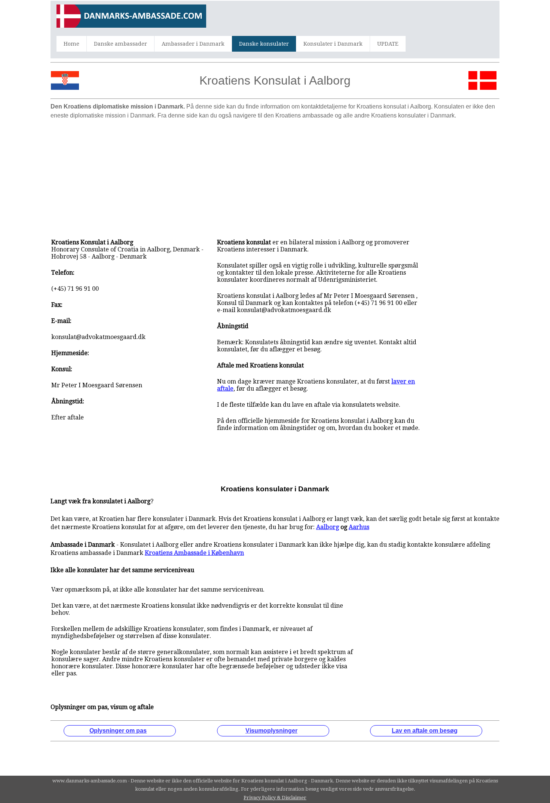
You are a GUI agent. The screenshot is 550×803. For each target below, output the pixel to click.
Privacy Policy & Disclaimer (275, 797)
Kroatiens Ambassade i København (194, 552)
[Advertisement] (275, 175)
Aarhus (359, 527)
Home (71, 44)
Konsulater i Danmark (333, 44)
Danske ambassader (120, 44)
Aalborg (327, 527)
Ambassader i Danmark (193, 44)
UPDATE (387, 44)
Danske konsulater (264, 44)
